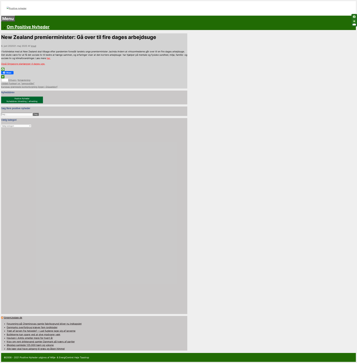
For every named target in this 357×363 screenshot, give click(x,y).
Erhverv (12, 80)
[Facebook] (94, 69)
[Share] (94, 76)
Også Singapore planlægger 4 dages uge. (23, 63)
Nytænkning (24, 80)
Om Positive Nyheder (28, 26)
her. (48, 58)
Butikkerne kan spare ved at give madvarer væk (33, 334)
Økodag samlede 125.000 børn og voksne (30, 345)
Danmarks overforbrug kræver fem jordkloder (32, 327)
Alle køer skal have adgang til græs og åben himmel (36, 348)
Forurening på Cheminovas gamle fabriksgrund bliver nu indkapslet (44, 323)
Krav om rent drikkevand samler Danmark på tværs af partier (41, 341)
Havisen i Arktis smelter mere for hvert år (30, 338)
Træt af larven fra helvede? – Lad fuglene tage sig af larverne (41, 331)
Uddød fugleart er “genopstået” (18, 83)
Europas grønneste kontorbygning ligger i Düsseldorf (29, 86)
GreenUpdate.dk (13, 317)
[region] (94, 221)
